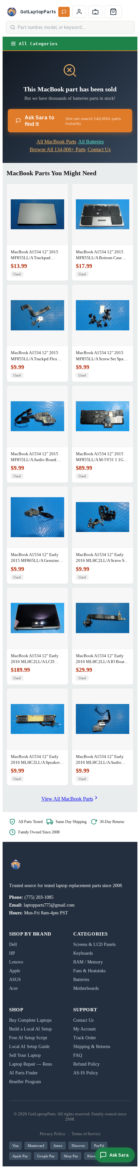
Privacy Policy (52, 1133)
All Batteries (91, 141)
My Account (84, 1029)
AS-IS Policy (85, 1072)
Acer (13, 988)
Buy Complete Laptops (30, 1020)
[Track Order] (95, 12)
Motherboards (86, 988)
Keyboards (83, 953)
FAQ (77, 1055)
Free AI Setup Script (28, 1037)
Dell (13, 944)
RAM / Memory (88, 962)
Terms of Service (86, 1133)
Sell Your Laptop (25, 1055)
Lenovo (16, 962)
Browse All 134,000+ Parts (58, 149)
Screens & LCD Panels (94, 944)
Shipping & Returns (91, 1046)
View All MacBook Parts (67, 799)
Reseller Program (25, 1081)
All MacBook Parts (56, 141)
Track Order (84, 1037)
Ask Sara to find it (73, 120)
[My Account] (79, 12)
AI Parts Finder (23, 1072)
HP (12, 953)
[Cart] (113, 11)
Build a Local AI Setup (30, 1029)
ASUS (15, 979)
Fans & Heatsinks (89, 970)
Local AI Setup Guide (29, 1046)
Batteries (81, 979)
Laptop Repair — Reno (30, 1064)
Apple (14, 970)
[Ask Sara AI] (64, 12)
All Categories (38, 43)
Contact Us (99, 149)
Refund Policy (86, 1064)
